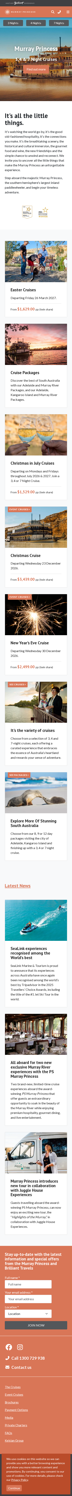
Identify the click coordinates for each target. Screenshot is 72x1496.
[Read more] (27, 212)
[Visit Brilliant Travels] (20, 3)
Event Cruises (14, 1394)
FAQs (8, 1433)
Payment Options (16, 1410)
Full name (12, 1277)
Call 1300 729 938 (28, 1358)
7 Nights (59, 23)
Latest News (18, 886)
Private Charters (16, 1425)
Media (9, 1417)
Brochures (12, 1402)
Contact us (21, 1367)
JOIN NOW (36, 1325)
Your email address (19, 1292)
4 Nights (36, 23)
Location (12, 1307)
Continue (14, 1488)
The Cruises (13, 1387)
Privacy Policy (19, 1479)
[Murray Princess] (20, 12)
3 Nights (13, 23)
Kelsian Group (14, 1440)
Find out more (36, 69)
